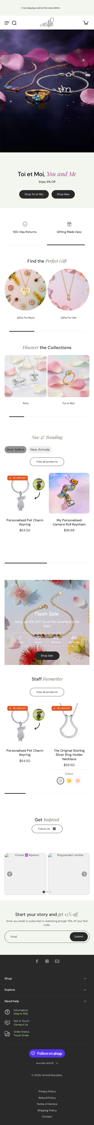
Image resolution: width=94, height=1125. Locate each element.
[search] (14, 22)
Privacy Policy (47, 1091)
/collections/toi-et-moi (14, 31)
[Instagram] (47, 961)
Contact (47, 1116)
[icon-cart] (84, 23)
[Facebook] (37, 961)
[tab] (43, 892)
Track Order (21, 1035)
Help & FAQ (21, 1013)
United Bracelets (52, 1075)
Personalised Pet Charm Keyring (24, 522)
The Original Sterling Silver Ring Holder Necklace (69, 754)
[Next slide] (84, 874)
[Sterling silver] (60, 781)
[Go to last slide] (9, 874)
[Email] (57, 961)
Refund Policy (47, 1098)
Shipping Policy (47, 1110)
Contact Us (21, 1024)
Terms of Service (47, 1104)
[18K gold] (69, 781)
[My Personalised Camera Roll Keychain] (69, 493)
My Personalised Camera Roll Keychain (69, 522)
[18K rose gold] (78, 781)
